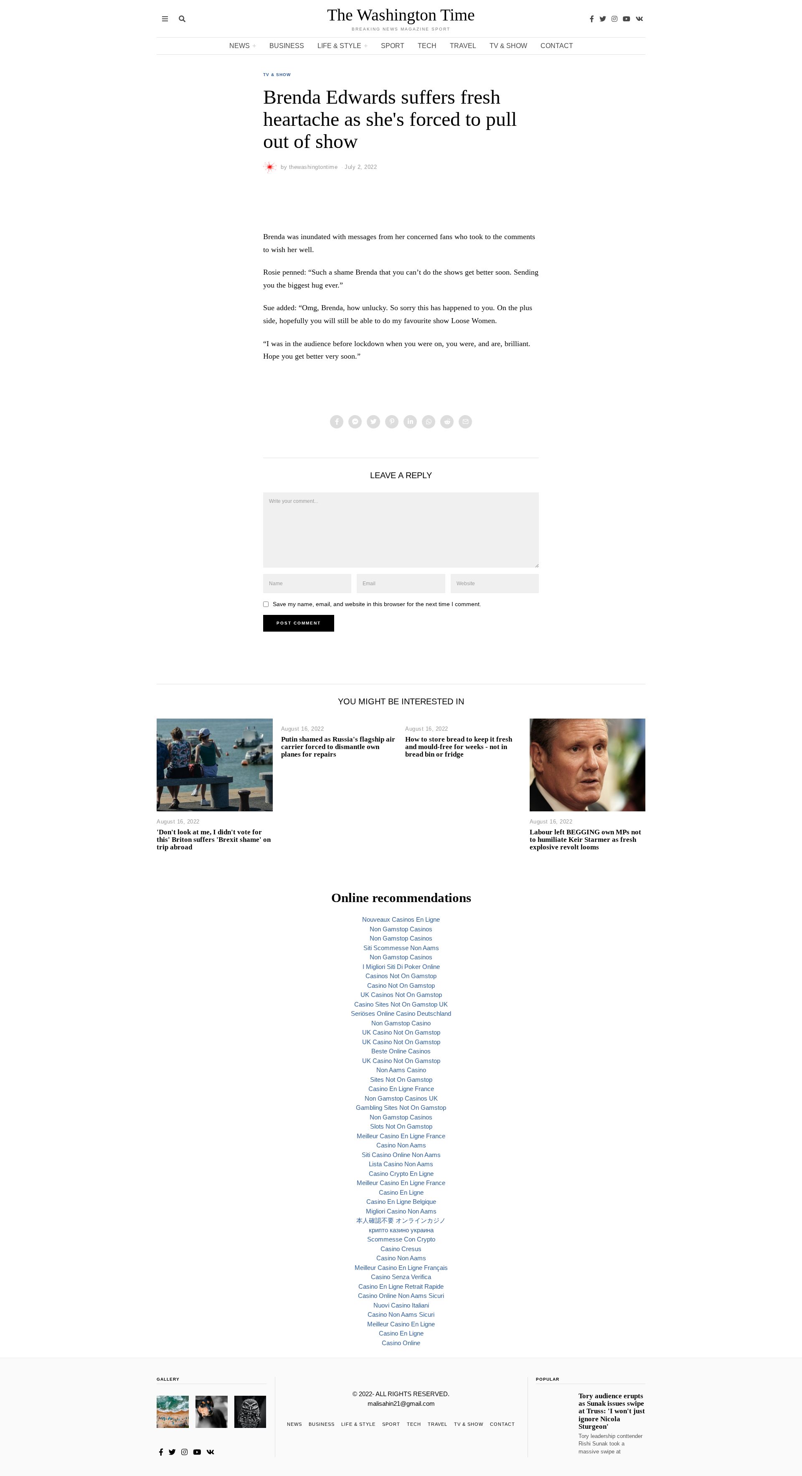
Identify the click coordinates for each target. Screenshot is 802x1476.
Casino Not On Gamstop (401, 985)
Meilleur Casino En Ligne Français (401, 1267)
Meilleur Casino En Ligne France (401, 1136)
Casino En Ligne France (401, 1088)
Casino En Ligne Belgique (401, 1201)
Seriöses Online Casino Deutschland (401, 1013)
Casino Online (401, 1342)
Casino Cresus (401, 1248)
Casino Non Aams (401, 1145)
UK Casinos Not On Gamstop (401, 994)
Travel (463, 45)
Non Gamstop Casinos (401, 929)
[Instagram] (614, 19)
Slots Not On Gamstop (401, 1126)
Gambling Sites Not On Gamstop (401, 1107)
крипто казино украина (401, 1230)
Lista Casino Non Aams (401, 1164)
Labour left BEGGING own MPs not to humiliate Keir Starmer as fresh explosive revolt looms (585, 839)
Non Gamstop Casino (401, 1023)
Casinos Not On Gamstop (401, 975)
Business (286, 45)
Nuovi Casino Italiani (401, 1305)
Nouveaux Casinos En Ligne (401, 919)
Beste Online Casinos (401, 1051)
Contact (557, 45)
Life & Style (339, 45)
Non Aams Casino (401, 1069)
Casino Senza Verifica (401, 1276)
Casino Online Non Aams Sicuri (401, 1295)
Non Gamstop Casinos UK (401, 1098)
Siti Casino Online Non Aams (401, 1154)
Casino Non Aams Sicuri (401, 1314)
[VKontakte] (639, 19)
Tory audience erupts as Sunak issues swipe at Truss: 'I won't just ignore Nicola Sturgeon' (612, 1411)
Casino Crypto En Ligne (401, 1173)
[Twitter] (602, 19)
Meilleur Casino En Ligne (401, 1324)
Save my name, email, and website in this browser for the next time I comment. (377, 604)
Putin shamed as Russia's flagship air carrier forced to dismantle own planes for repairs (338, 746)
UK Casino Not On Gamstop (401, 1032)
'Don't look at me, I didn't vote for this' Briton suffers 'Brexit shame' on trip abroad (214, 839)
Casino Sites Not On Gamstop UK (401, 1004)
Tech (427, 45)
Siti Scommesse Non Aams (401, 947)
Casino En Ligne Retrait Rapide (401, 1286)
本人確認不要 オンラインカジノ (401, 1220)
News (239, 45)
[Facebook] (592, 19)
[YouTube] (626, 19)
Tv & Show (508, 45)
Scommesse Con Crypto (401, 1239)
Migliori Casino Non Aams (401, 1211)
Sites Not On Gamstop (401, 1079)
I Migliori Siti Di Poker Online (401, 966)
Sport (392, 45)
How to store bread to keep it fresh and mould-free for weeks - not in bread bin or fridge (458, 746)
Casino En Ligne (401, 1192)
